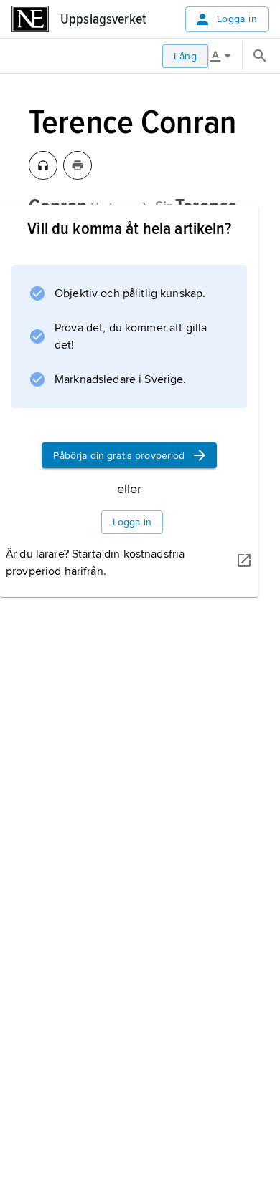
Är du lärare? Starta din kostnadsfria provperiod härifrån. (95, 562)
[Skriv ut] (77, 165)
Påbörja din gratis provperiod (119, 456)
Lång (185, 56)
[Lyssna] (43, 165)
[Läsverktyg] (225, 56)
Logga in (237, 19)
